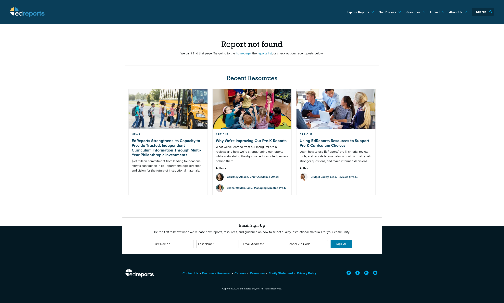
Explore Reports (358, 12)
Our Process (388, 12)
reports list (265, 53)
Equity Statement (281, 273)
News (136, 134)
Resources (413, 12)
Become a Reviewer (216, 273)
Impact (435, 12)
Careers (240, 273)
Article (222, 134)
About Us (456, 12)
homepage (243, 53)
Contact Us (190, 273)
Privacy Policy (307, 273)
